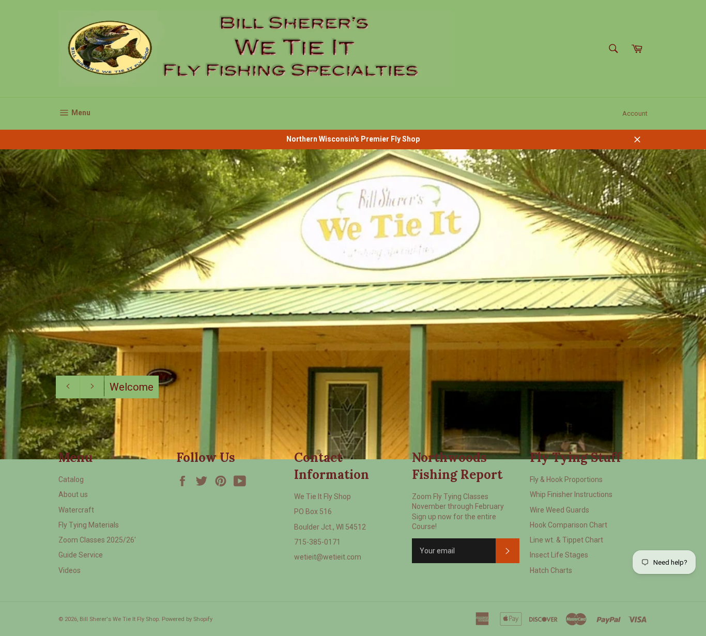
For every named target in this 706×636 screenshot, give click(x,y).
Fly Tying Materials (88, 525)
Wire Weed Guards (559, 510)
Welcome (132, 387)
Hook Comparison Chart (568, 525)
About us (73, 494)
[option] (353, 304)
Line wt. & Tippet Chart (566, 540)
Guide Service (80, 555)
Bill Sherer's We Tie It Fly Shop (119, 619)
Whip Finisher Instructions (571, 494)
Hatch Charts (551, 570)
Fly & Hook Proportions (566, 479)
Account (635, 113)
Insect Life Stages (559, 555)
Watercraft (76, 510)
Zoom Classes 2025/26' (97, 540)
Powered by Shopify (187, 619)
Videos (69, 570)
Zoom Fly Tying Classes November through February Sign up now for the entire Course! (458, 511)
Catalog (71, 479)
